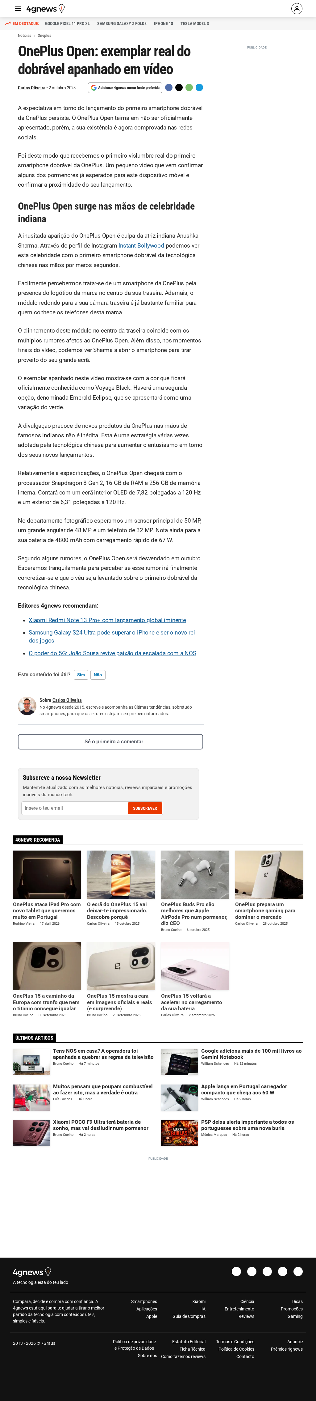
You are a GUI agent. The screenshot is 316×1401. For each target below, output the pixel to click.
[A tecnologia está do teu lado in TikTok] (282, 1271)
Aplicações (146, 1308)
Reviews (246, 1316)
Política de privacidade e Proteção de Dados (134, 1345)
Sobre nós (147, 1355)
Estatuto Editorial (189, 1341)
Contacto (245, 1356)
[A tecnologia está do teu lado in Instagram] (251, 1271)
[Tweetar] (179, 87)
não (98, 674)
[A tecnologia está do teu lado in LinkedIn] (298, 1271)
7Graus (48, 1343)
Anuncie (295, 1341)
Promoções (292, 1308)
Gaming (295, 1316)
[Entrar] (296, 8)
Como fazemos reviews (183, 1356)
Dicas (297, 1301)
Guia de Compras (189, 1316)
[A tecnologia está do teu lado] (47, 8)
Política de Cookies (236, 1349)
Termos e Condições (235, 1341)
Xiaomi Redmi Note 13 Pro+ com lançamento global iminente (107, 620)
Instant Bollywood (141, 245)
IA (204, 1308)
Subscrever (145, 808)
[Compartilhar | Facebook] (169, 87)
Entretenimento (239, 1308)
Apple (151, 1316)
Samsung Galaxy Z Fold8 (122, 23)
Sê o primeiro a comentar (114, 741)
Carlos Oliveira (31, 88)
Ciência (247, 1301)
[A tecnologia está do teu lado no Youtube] (267, 1271)
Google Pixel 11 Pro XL (67, 23)
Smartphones (144, 1301)
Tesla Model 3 (195, 23)
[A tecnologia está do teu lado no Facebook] (236, 1271)
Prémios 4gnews (287, 1349)
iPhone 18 (163, 23)
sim (81, 674)
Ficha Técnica (193, 1349)
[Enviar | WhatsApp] (189, 87)
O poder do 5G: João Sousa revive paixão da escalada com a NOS (112, 653)
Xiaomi (199, 1301)
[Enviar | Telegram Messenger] (199, 87)
